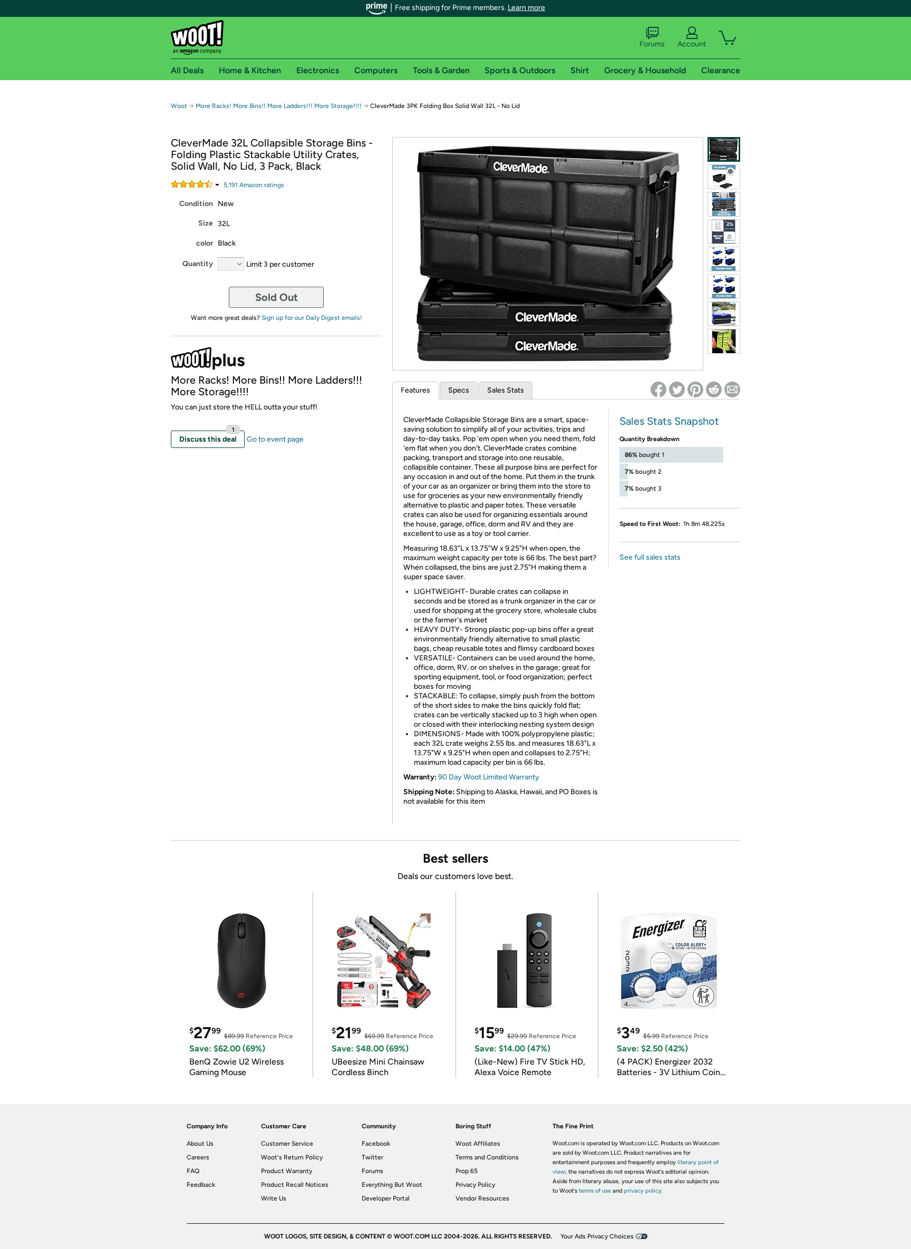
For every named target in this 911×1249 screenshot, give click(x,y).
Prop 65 (467, 1171)
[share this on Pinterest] (695, 389)
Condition (196, 203)
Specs (458, 390)
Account (691, 44)
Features (415, 390)
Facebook (376, 1143)
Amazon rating (254, 185)
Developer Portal (386, 1198)
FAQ (193, 1171)
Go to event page (275, 439)
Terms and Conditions (487, 1157)
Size (205, 223)
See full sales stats (650, 557)
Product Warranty (286, 1171)
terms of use (595, 1190)
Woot (179, 106)
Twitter (372, 1157)
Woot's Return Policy (292, 1157)
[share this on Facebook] (658, 389)
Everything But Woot (392, 1184)
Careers (198, 1157)
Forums (652, 44)
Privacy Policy (475, 1184)
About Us (200, 1143)
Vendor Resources (482, 1198)
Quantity (197, 263)
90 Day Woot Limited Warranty (488, 777)
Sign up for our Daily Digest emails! (311, 317)
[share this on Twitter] (677, 389)
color (204, 243)
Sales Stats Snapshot (669, 421)
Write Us (273, 1198)
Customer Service (287, 1143)
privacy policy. (643, 1190)
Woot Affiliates (478, 1143)
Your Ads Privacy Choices (597, 1236)
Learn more (526, 7)
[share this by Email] (732, 389)
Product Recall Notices (294, 1184)
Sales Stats (505, 390)
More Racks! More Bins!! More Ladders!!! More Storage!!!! (279, 106)
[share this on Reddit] (714, 389)
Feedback (201, 1184)
